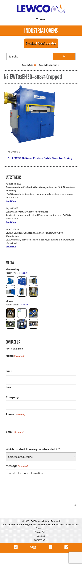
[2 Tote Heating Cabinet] (10, 295)
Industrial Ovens (41, 30)
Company (12, 397)
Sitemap (41, 535)
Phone (15, 414)
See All (25, 272)
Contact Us (41, 528)
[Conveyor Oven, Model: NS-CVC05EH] (33, 295)
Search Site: (28, 64)
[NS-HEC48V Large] (22, 285)
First (9, 371)
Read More (11, 200)
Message (17, 466)
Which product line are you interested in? (33, 449)
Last (8, 387)
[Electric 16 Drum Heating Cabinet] (33, 285)
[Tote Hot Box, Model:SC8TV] (10, 285)
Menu (43, 19)
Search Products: (47, 64)
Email (15, 432)
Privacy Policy (41, 532)
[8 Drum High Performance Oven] (22, 295)
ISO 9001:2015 (41, 539)
